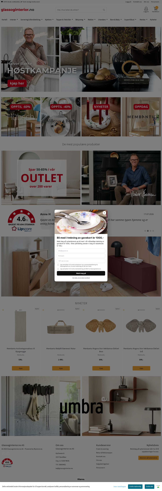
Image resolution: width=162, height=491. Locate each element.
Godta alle (149, 486)
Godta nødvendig (135, 486)
